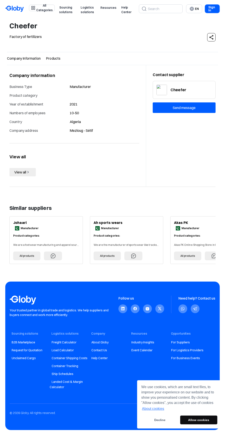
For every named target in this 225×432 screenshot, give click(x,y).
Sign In (211, 8)
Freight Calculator (64, 342)
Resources (108, 8)
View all (20, 172)
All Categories (44, 8)
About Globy (100, 342)
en (197, 9)
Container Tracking (65, 366)
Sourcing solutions (66, 10)
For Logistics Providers (187, 350)
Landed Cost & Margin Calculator (66, 384)
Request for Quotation (27, 350)
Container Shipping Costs (69, 358)
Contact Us (99, 350)
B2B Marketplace (23, 342)
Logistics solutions (87, 10)
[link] (123, 309)
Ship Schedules (62, 374)
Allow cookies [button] (198, 420)
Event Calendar (141, 350)
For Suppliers (180, 342)
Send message (184, 107)
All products (27, 255)
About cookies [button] (153, 409)
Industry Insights (142, 342)
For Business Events (185, 358)
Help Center (126, 10)
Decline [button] (159, 420)
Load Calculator (63, 350)
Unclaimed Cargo (24, 358)
